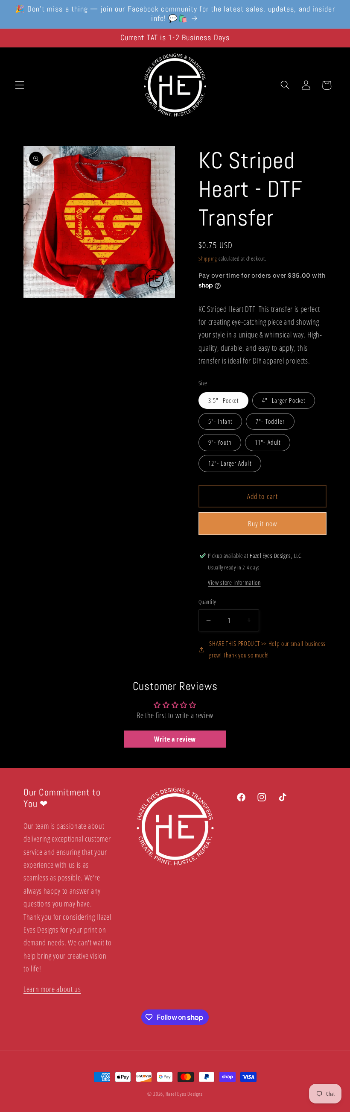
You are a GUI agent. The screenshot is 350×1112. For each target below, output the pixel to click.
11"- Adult (267, 442)
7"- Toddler (270, 421)
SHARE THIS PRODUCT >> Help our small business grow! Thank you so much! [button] (267, 649)
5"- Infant (220, 421)
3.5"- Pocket (223, 400)
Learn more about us (52, 989)
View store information (234, 582)
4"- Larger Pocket (283, 400)
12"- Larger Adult (229, 463)
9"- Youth (219, 442)
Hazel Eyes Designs (184, 1093)
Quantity (207, 602)
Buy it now (262, 523)
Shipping (207, 258)
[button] (19, 85)
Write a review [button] (175, 739)
